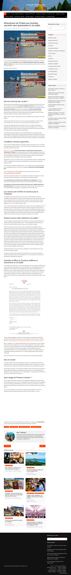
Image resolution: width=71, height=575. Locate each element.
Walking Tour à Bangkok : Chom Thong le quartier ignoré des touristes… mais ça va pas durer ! (56, 114)
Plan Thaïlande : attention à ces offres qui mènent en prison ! (56, 89)
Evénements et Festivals (19, 16)
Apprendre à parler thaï (52, 40)
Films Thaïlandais (51, 53)
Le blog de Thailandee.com (35, 5)
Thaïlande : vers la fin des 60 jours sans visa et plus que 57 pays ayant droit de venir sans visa (14, 495)
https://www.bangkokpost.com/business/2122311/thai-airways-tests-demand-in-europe (24, 340)
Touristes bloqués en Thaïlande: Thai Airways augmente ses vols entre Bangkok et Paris (34, 523)
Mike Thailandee (8, 28)
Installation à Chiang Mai (53, 63)
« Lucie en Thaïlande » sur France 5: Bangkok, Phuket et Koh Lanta (55, 109)
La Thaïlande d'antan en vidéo (54, 66)
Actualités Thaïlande (29, 16)
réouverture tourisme (36, 426)
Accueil (8, 13)
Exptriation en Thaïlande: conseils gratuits (56, 50)
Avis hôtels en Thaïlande (40, 16)
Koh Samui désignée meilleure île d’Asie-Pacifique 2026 (56, 105)
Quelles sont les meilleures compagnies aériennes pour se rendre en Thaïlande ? (56, 97)
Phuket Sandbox (14, 426)
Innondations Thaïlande (53, 61)
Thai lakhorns (51, 76)
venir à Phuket (12, 203)
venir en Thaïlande (10, 150)
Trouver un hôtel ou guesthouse (17, 13)
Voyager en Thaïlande (60, 13)
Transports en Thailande (40, 13)
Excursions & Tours (50, 13)
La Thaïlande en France (53, 68)
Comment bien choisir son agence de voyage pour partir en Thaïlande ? (57, 119)
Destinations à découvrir (30, 13)
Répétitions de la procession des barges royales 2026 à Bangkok (56, 93)
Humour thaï (50, 58)
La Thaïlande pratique (50, 16)
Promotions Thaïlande (8, 16)
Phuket (19, 62)
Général (49, 56)
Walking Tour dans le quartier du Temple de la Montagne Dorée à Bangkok (56, 101)
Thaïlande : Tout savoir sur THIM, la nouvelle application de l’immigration (57, 123)
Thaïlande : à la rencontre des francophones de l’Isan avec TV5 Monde (57, 127)
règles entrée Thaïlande (25, 426)
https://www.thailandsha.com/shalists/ (12, 173)
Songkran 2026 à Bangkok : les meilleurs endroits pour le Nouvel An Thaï (35, 497)
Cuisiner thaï (50, 45)
